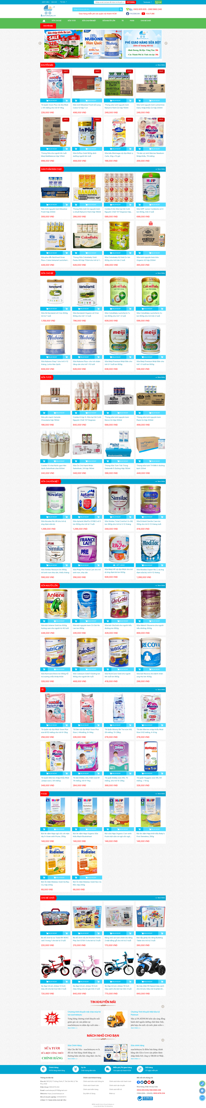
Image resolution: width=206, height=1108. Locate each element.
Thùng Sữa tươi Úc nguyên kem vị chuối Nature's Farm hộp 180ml (87, 210)
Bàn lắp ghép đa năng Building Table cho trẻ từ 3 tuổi (150, 939)
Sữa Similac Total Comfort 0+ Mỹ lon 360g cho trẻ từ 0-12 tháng (119, 522)
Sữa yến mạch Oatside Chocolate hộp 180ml (50, 418)
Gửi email (131, 2)
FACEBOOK (135, 13)
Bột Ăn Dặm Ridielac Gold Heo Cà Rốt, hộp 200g (87, 883)
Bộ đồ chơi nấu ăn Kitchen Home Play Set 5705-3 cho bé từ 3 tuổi (87, 939)
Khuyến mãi (48, 26)
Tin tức (63, 2)
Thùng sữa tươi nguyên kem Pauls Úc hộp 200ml (149, 418)
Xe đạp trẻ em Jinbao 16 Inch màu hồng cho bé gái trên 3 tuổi (86, 987)
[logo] (48, 10)
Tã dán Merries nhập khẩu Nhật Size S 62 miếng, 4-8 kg (150, 730)
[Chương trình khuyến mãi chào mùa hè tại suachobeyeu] (52, 1019)
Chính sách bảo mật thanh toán (120, 1081)
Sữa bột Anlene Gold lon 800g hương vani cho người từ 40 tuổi (55, 626)
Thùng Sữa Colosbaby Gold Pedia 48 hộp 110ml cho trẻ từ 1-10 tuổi (87, 259)
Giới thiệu (45, 2)
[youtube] (149, 1082)
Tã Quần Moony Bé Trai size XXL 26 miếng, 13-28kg (118, 730)
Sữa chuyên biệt (89, 20)
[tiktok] (152, 1082)
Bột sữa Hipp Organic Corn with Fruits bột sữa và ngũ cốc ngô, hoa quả (118, 835)
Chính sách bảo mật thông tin (93, 1081)
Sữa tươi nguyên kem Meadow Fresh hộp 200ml (54, 210)
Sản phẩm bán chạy (51, 169)
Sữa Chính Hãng (75, 1045)
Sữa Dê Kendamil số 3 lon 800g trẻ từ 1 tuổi (54, 314)
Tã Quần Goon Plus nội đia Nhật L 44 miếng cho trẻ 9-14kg (54, 106)
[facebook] (138, 1082)
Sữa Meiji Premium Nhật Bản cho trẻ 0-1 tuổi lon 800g (118, 362)
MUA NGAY (52, 100)
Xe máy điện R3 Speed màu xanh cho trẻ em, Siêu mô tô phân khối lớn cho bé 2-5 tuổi (150, 987)
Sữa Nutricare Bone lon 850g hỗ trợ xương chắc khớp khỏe (54, 675)
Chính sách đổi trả (115, 1089)
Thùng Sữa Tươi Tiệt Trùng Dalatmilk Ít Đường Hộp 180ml (117, 466)
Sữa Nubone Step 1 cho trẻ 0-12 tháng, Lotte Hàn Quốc (54, 362)
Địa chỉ (54, 2)
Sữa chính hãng (137, 1045)
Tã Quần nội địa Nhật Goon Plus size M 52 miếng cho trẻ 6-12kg (54, 730)
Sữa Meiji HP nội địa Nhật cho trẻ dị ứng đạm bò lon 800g (119, 570)
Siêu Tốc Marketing (107, 1106)
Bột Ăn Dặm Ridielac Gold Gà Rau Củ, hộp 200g (55, 883)
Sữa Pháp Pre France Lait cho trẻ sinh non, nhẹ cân (87, 571)
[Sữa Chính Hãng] (52, 1053)
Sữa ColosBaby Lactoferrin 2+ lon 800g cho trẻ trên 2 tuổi (149, 314)
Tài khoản (147, 2)
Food (132, 20)
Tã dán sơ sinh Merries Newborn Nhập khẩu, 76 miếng (150, 154)
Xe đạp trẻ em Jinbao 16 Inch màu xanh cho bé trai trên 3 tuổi (118, 987)
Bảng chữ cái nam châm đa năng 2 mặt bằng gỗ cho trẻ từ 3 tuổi (119, 939)
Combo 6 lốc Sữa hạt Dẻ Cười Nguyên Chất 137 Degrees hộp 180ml (118, 210)
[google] (145, 1082)
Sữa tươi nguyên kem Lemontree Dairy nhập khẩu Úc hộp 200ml (150, 106)
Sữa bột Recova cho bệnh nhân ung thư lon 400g (150, 675)
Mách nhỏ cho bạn (103, 1035)
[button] (166, 43)
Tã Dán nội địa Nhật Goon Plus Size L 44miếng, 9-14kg (86, 730)
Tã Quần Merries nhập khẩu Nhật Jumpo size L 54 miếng (55, 779)
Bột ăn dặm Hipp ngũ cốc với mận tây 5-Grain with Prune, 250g (55, 834)
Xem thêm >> (72, 1028)
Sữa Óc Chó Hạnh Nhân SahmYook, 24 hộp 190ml (83, 466)
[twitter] (142, 1082)
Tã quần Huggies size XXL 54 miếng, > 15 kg (149, 779)
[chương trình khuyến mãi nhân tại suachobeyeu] (63, 44)
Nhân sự (112, 1093)
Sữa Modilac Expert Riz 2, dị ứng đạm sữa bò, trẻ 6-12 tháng (150, 571)
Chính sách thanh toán (91, 1085)
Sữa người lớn (108, 20)
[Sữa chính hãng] (115, 1053)
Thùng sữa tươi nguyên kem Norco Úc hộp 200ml (117, 418)
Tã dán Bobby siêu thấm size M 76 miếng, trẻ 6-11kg (86, 779)
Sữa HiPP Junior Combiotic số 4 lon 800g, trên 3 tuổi (150, 210)
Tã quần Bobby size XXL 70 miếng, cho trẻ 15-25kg (116, 779)
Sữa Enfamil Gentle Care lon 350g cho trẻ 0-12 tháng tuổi (149, 522)
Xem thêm (161, 65)
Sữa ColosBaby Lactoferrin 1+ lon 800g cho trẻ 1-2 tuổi (117, 314)
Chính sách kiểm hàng (90, 1089)
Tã (122, 20)
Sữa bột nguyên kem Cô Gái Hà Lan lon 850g (86, 626)
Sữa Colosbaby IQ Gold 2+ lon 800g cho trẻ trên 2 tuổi (117, 258)
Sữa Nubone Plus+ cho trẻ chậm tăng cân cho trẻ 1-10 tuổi (86, 362)
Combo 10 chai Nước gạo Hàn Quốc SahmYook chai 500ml (53, 466)
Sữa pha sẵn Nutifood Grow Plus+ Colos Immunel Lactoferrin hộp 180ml (55, 259)
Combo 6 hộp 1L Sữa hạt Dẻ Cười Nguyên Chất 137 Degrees (87, 418)
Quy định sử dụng (89, 1093)
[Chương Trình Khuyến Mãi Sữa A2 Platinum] (115, 1019)
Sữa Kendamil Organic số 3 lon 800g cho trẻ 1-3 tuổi (86, 314)
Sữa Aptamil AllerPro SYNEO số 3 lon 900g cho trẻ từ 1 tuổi (87, 522)
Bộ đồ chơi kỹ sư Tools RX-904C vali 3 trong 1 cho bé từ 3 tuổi (55, 939)
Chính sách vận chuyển (117, 1085)
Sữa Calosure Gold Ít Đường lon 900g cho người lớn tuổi (86, 675)
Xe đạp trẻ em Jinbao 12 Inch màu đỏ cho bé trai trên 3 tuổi (53, 987)
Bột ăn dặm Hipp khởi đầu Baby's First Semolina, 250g (151, 834)
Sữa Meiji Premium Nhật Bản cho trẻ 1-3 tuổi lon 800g (150, 362)
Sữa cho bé (56, 20)
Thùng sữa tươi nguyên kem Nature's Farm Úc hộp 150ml (117, 106)
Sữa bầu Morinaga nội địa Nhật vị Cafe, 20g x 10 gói (119, 154)
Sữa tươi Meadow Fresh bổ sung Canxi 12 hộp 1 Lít (87, 106)
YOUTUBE (150, 13)
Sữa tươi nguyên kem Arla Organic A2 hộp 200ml (148, 258)
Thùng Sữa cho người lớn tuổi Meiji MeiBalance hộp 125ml (54, 154)
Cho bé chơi (146, 20)
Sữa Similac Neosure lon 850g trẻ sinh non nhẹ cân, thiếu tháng (55, 571)
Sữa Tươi (72, 20)
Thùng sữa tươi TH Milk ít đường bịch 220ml (151, 466)
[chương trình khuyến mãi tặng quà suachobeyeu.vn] (142, 44)
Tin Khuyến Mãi (103, 1002)
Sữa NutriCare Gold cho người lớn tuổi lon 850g (117, 675)
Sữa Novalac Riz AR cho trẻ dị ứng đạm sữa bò (53, 522)
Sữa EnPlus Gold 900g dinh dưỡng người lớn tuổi (84, 154)
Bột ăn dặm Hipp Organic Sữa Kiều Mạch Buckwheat (85, 834)
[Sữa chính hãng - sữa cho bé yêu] (103, 44)
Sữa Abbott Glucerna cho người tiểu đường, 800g (150, 626)
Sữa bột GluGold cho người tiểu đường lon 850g (118, 626)
